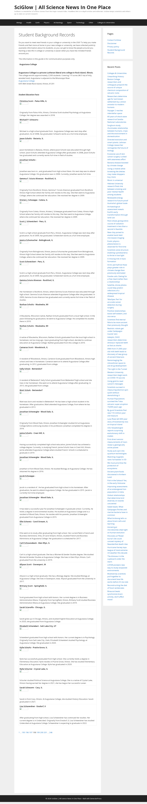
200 (42, 732)
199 (38, 732)
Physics (46, 22)
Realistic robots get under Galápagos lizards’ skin (115, 331)
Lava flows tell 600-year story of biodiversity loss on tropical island (117, 422)
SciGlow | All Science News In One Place (62, 7)
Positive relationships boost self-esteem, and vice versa (117, 314)
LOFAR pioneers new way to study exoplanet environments (117, 568)
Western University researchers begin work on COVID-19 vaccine (117, 375)
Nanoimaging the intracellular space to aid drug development (116, 363)
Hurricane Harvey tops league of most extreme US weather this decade (117, 550)
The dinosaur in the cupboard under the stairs (116, 559)
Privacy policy (113, 46)
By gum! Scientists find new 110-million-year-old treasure (117, 413)
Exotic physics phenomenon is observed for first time (116, 244)
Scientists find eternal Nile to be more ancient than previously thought (117, 322)
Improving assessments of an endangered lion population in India (117, 489)
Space (69, 22)
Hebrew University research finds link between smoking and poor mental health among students (116, 189)
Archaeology (58, 22)
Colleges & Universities (106, 22)
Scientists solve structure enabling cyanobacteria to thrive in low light (117, 253)
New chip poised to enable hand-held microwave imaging (115, 235)
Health (28, 22)
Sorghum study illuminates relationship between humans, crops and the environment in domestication (117, 131)
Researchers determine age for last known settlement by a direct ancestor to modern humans (117, 101)
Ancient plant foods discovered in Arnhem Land (116, 474)
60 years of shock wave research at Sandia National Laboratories (117, 119)
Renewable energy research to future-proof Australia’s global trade (117, 200)
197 (31, 732)
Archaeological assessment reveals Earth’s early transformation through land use (117, 212)
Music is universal (115, 180)
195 (24, 732)
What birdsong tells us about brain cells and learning (117, 521)
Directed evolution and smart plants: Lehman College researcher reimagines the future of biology (117, 145)
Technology (80, 22)
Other (91, 22)
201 (45, 732)
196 (27, 732)
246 (50, 732)
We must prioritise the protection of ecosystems (116, 466)
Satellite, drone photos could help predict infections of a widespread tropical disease (117, 290)
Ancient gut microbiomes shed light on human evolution (117, 530)
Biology (19, 22)
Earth (37, 22)
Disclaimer (112, 43)
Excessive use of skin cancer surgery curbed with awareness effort (117, 157)
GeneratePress (95, 798)
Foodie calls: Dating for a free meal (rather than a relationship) (117, 279)
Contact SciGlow (114, 40)
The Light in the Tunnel (117, 369)
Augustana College (27, 81)
